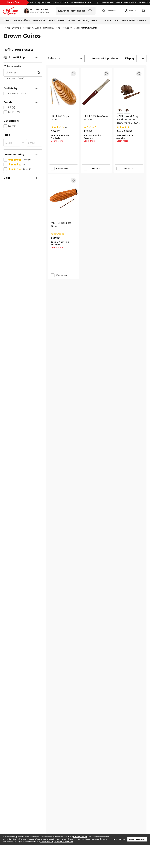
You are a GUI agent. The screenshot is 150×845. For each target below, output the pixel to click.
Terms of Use (46, 842)
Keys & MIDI (39, 20)
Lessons (141, 20)
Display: (130, 58)
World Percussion (44, 27)
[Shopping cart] (143, 11)
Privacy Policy (80, 836)
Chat (32, 12)
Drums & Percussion (22, 27)
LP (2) (11, 107)
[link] (63, 119)
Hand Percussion (63, 27)
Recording (83, 20)
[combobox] (65, 58)
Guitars (8, 20)
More (94, 20)
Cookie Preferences (63, 842)
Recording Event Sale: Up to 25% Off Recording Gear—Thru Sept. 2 (62, 2)
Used (116, 20)
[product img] (63, 92)
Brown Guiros (89, 27)
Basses (71, 20)
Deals (108, 20)
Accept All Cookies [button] (137, 839)
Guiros (77, 27)
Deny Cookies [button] (119, 839)
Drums (51, 20)
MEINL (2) (14, 112)
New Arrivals (128, 20)
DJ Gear (61, 20)
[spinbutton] (12, 143)
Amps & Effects (22, 20)
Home (7, 27)
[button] (37, 11)
